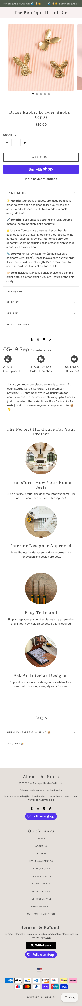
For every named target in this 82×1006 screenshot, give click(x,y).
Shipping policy (41, 906)
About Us (41, 846)
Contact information (41, 914)
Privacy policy (41, 891)
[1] (37, 94)
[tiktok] (50, 808)
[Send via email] (44, 339)
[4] (49, 94)
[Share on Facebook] (32, 339)
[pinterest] (44, 808)
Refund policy (41, 883)
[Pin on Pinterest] (38, 339)
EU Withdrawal (41, 945)
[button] (50, 339)
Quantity (9, 135)
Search (41, 838)
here (48, 937)
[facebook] (32, 808)
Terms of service (41, 899)
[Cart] (76, 13)
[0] (33, 94)
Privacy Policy (41, 868)
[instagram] (38, 808)
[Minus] (7, 142)
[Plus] (24, 142)
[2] (41, 94)
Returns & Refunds (41, 861)
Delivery (41, 853)
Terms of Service (41, 876)
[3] (45, 94)
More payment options (41, 179)
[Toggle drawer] (5, 13)
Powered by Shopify (41, 997)
